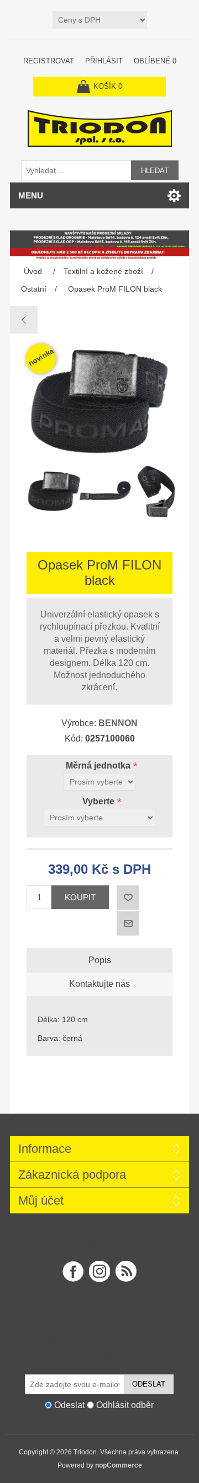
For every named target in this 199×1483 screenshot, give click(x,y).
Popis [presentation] (99, 960)
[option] (49, 494)
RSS (126, 1271)
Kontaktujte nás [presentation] (99, 983)
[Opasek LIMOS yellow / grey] (24, 320)
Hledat (155, 170)
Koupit (80, 897)
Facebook (72, 1271)
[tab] (99, 960)
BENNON (118, 723)
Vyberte (99, 801)
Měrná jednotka (99, 765)
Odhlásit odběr (125, 1404)
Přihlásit (104, 61)
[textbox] (76, 170)
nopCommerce (118, 1465)
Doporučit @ (128, 923)
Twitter (99, 1271)
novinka (41, 357)
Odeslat (148, 1384)
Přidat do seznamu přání (128, 897)
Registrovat (48, 61)
